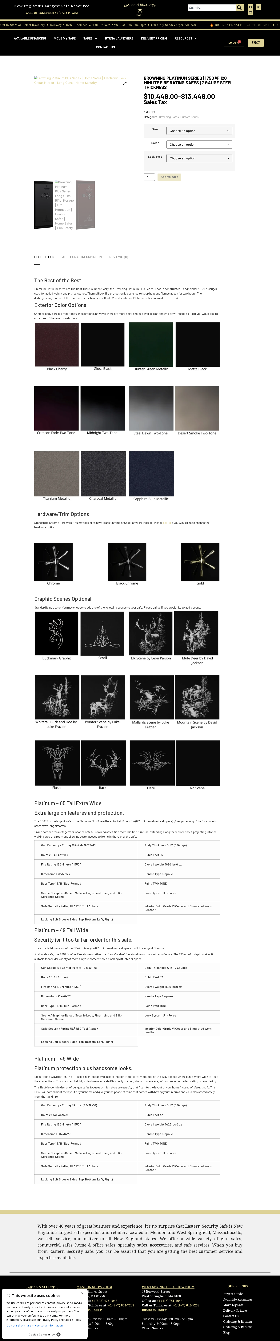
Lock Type (155, 157)
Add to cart (169, 177)
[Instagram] (258, 7)
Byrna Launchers (119, 38)
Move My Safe (65, 38)
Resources (183, 38)
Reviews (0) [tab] (118, 257)
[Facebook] (250, 7)
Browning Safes (169, 117)
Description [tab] (44, 257)
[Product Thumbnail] (124, 83)
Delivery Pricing (154, 38)
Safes (88, 38)
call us (167, 522)
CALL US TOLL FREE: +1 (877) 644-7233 (52, 13)
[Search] (240, 7)
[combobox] (212, 7)
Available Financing (30, 38)
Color (155, 143)
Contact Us (105, 47)
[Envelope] (250, 12)
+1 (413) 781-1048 (169, 1301)
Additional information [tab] (82, 257)
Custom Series (189, 117)
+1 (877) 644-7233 (121, 1305)
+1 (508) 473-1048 (104, 1301)
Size (155, 129)
